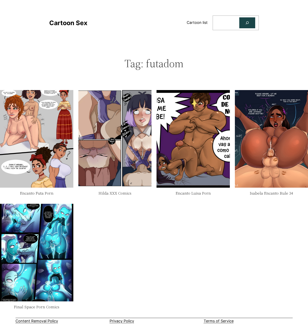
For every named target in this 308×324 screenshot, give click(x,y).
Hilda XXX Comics (114, 193)
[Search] (247, 22)
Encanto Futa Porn (36, 193)
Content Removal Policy (37, 321)
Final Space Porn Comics (36, 307)
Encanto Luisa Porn (193, 193)
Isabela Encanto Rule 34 (271, 193)
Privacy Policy (122, 321)
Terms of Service (219, 321)
